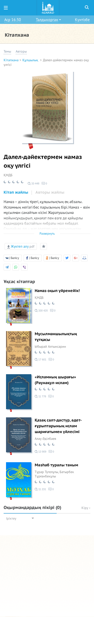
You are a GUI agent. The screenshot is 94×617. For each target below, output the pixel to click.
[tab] (16, 192)
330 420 (43, 310)
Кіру (85, 508)
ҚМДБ (8, 175)
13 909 (42, 451)
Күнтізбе (82, 20)
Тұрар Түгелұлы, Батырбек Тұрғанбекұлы (54, 474)
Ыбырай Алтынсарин (50, 347)
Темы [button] (7, 51)
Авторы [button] (21, 51)
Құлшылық (30, 60)
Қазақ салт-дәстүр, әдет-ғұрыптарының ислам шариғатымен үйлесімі (58, 426)
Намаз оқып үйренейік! (57, 291)
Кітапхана (11, 60)
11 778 (42, 396)
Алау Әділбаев (45, 439)
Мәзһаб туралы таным (56, 465)
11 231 (42, 489)
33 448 (35, 183)
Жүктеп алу (22, 246)
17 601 (42, 359)
